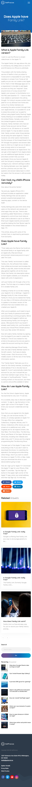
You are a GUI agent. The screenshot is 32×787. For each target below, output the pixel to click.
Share (8, 482)
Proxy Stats (5, 768)
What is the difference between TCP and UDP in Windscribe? (19, 690)
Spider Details (5, 765)
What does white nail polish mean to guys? (20, 723)
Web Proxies (5, 771)
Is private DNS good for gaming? (20, 681)
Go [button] (16, 655)
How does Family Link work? (14, 621)
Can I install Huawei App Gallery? (19, 673)
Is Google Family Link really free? (14, 533)
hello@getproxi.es (7, 760)
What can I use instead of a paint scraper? (19, 706)
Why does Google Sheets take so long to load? (19, 666)
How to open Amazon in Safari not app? (19, 715)
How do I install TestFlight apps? (19, 698)
